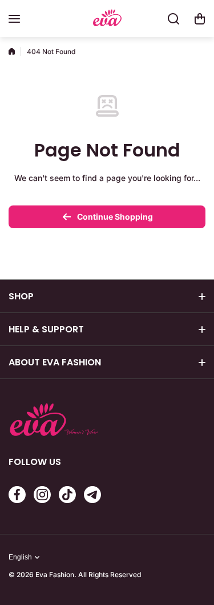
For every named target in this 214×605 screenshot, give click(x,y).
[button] (199, 18)
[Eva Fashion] (107, 19)
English (20, 557)
